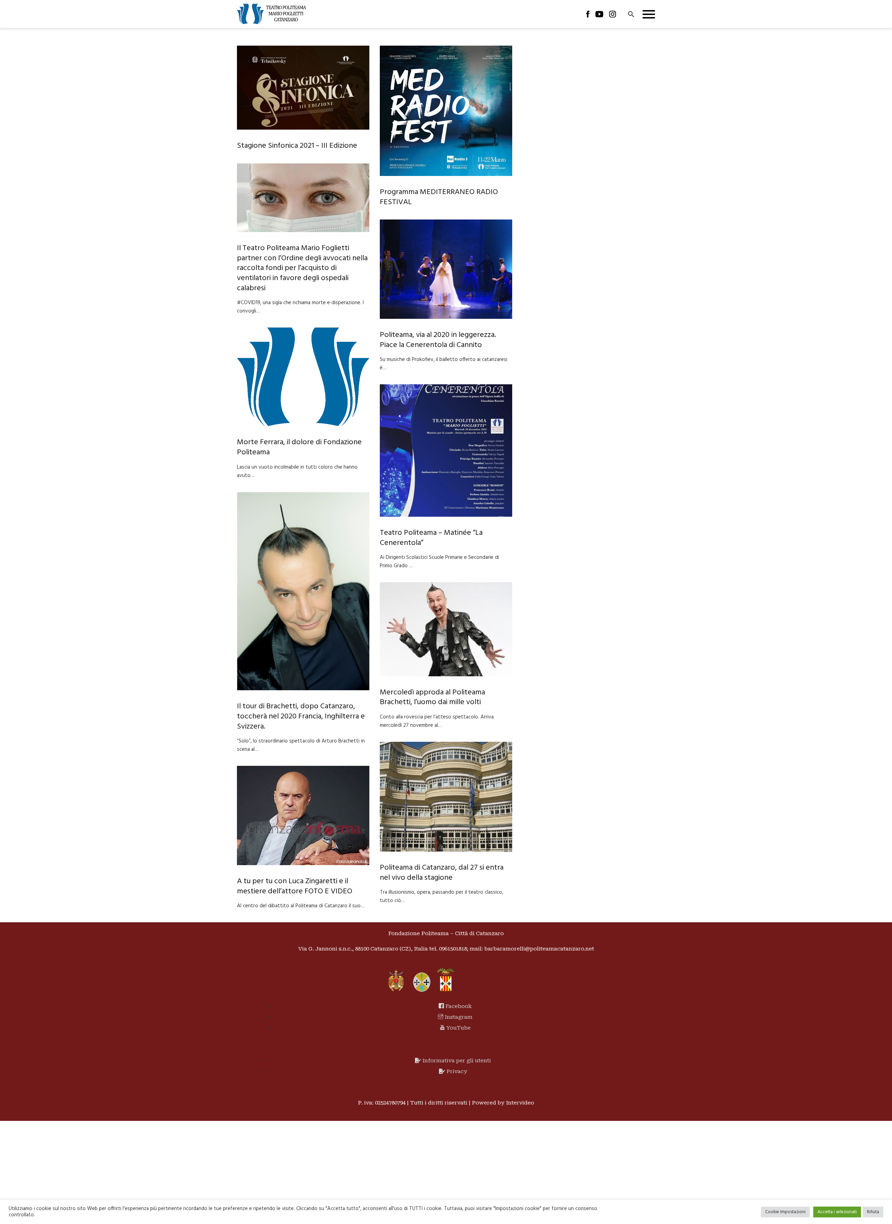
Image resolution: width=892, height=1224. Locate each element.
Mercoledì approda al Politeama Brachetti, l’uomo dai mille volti (432, 697)
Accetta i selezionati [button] (837, 1212)
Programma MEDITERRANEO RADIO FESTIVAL (439, 197)
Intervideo (520, 1103)
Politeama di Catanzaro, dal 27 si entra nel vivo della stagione (441, 873)
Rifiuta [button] (873, 1212)
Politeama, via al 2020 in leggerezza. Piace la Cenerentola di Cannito (438, 340)
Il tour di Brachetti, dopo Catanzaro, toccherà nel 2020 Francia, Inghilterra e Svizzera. (301, 716)
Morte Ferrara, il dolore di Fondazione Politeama (299, 447)
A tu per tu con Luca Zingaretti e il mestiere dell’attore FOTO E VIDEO (294, 886)
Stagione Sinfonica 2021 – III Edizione (297, 146)
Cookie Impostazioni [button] (785, 1212)
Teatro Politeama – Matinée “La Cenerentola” (431, 538)
